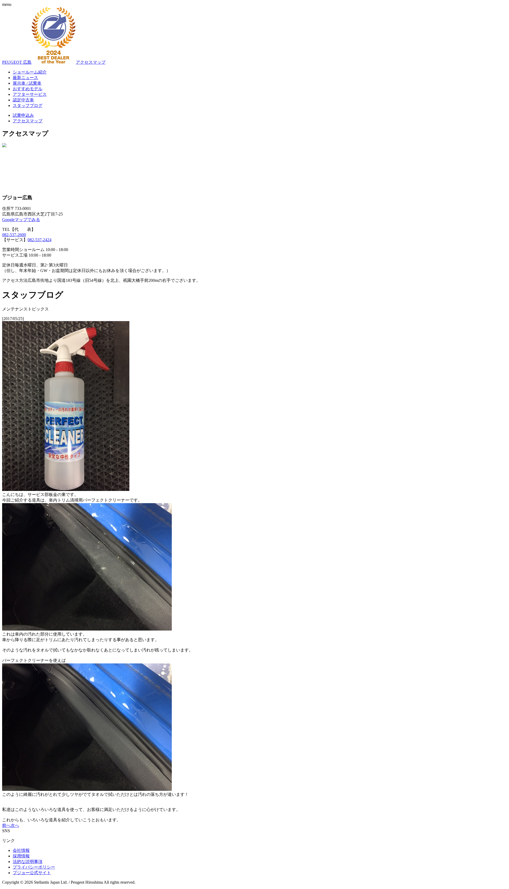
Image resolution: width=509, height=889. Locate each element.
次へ (15, 825)
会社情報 (21, 850)
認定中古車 (23, 100)
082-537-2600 (14, 234)
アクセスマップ (91, 62)
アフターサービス (30, 94)
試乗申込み (23, 115)
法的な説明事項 (27, 861)
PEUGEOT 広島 (17, 62)
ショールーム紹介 (30, 72)
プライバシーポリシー (34, 867)
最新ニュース (25, 77)
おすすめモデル (27, 89)
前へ (6, 825)
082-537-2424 (39, 240)
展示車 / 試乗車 (27, 83)
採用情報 (21, 856)
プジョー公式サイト (32, 872)
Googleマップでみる (21, 219)
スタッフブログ (27, 105)
